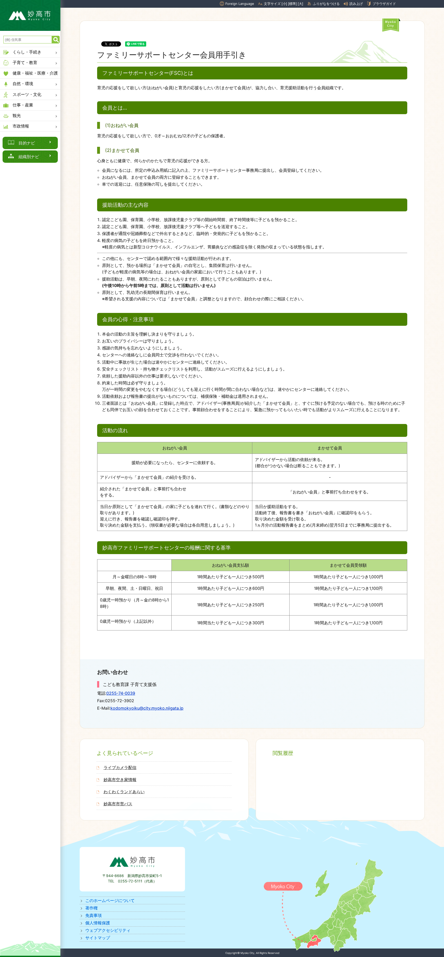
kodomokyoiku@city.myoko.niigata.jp (146, 708)
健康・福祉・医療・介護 (35, 73)
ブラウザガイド (384, 4)
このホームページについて (110, 900)
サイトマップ (97, 937)
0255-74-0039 (120, 693)
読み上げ (356, 4)
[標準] (292, 4)
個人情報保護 (97, 922)
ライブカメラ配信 (120, 767)
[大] (300, 4)
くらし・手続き (27, 52)
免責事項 (93, 915)
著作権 (91, 907)
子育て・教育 (25, 62)
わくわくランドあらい (124, 791)
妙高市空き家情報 (120, 779)
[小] (284, 4)
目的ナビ (26, 143)
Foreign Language (239, 4)
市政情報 (21, 126)
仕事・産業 (23, 104)
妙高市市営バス (118, 803)
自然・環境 (23, 83)
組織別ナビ (28, 156)
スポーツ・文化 (27, 94)
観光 (17, 115)
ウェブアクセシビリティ (108, 930)
